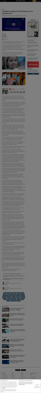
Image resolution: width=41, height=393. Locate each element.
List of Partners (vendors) (22, 384)
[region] (20, 386)
